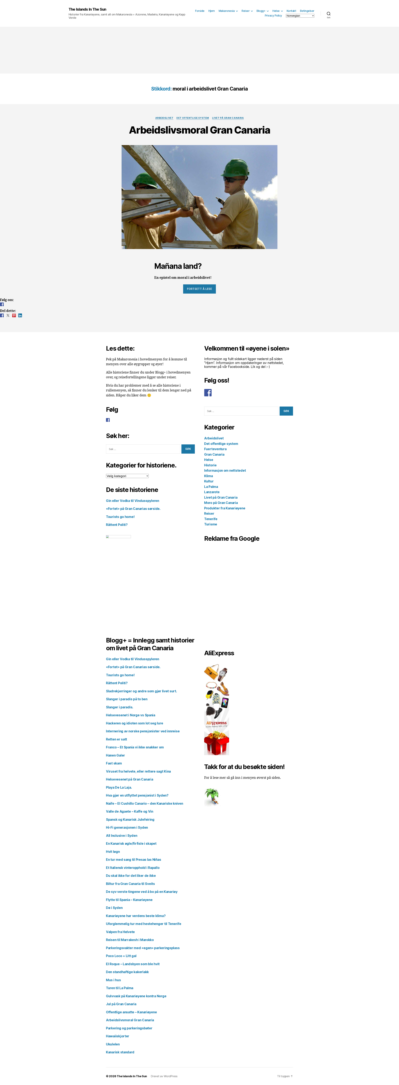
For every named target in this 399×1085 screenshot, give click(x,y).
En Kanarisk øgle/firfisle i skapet (131, 843)
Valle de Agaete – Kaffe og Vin (129, 811)
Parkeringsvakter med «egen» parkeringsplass (143, 948)
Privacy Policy (273, 15)
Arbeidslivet (164, 118)
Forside (199, 10)
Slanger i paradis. (119, 707)
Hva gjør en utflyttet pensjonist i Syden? (137, 795)
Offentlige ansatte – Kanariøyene (131, 1012)
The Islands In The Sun (87, 9)
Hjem (211, 10)
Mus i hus (113, 980)
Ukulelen (113, 1044)
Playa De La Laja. (119, 787)
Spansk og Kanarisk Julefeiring (130, 820)
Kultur (209, 481)
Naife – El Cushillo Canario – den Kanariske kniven (144, 803)
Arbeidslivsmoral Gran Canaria (199, 130)
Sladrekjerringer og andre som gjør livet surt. (141, 691)
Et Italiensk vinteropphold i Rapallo (132, 868)
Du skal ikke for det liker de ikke (131, 876)
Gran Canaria (214, 454)
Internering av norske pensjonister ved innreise (143, 731)
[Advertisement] (199, 50)
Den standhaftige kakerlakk (127, 972)
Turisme (210, 524)
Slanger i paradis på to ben (126, 699)
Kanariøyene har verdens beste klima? (136, 916)
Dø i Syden (114, 908)
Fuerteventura (215, 449)
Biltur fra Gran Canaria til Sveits (130, 884)
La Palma (211, 487)
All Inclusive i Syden (121, 836)
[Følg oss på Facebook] (2, 304)
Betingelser (307, 10)
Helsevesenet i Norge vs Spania (130, 715)
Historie (210, 465)
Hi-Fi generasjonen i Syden (127, 827)
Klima (208, 476)
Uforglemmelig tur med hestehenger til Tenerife (143, 924)
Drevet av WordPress (164, 1076)
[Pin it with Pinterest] (14, 315)
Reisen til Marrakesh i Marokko (130, 940)
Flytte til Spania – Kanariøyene (129, 900)
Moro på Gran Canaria (221, 503)
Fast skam (114, 763)
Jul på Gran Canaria (121, 1004)
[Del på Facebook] (2, 315)
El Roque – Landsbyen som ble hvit (133, 964)
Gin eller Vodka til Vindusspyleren (132, 501)
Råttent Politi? (117, 525)
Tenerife (210, 519)
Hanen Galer (115, 755)
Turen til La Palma (119, 988)
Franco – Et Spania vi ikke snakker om (135, 747)
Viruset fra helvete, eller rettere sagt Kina (138, 771)
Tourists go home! (120, 517)
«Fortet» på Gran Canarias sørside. (133, 509)
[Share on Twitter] (8, 315)
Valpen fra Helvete (120, 932)
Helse (276, 10)
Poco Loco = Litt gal (121, 956)
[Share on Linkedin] (20, 315)
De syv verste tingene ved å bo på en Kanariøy (142, 892)
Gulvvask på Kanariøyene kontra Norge (136, 996)
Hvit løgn (113, 852)
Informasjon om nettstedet (225, 470)
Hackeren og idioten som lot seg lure (134, 723)
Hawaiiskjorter (117, 1036)
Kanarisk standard (120, 1052)
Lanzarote (212, 492)
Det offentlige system (192, 118)
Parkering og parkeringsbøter (129, 1028)
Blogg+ (261, 10)
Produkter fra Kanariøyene (224, 508)
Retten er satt (116, 739)
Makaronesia (227, 10)
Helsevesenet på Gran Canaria (129, 779)
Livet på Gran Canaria (228, 118)
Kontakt (291, 10)
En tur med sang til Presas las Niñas (133, 860)
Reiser (246, 10)
